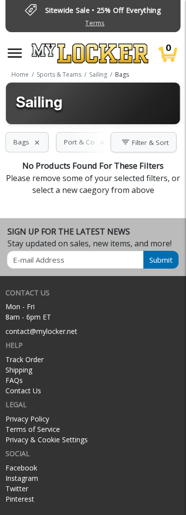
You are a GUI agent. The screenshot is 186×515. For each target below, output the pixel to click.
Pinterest (19, 499)
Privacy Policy (27, 418)
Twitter (16, 488)
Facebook (21, 467)
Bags (27, 142)
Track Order (24, 359)
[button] (14, 53)
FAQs (14, 380)
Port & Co (85, 142)
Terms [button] (94, 23)
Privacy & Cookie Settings (46, 439)
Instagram (21, 478)
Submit (161, 260)
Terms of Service (32, 429)
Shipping (18, 370)
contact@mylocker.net (41, 331)
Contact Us (23, 390)
